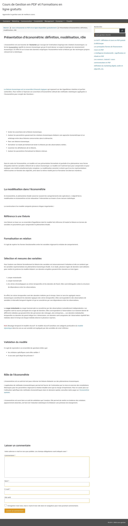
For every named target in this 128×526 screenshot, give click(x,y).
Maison (6, 28)
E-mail (7, 489)
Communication (26, 21)
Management (49, 21)
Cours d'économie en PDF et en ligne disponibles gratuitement (34, 28)
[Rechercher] (122, 30)
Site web (7, 497)
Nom (6, 481)
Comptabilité (38, 21)
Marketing (15, 21)
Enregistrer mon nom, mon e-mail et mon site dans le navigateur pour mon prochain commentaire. (43, 506)
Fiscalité (69, 21)
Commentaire (9, 455)
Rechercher (98, 27)
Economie (59, 21)
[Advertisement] (47, 69)
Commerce (6, 21)
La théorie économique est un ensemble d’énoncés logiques (25, 89)
